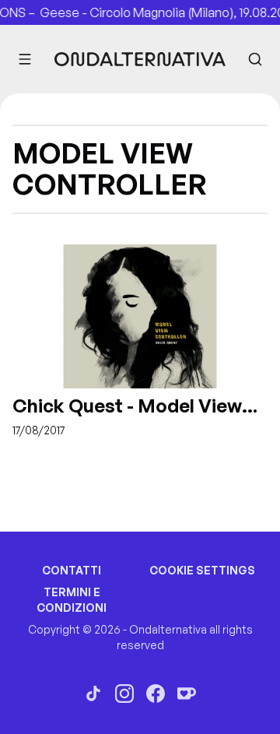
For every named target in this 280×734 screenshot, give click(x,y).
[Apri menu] (24, 59)
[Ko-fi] (186, 693)
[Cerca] (255, 59)
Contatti (71, 570)
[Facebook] (155, 693)
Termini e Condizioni (72, 599)
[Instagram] (124, 693)
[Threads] (93, 693)
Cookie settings (202, 570)
